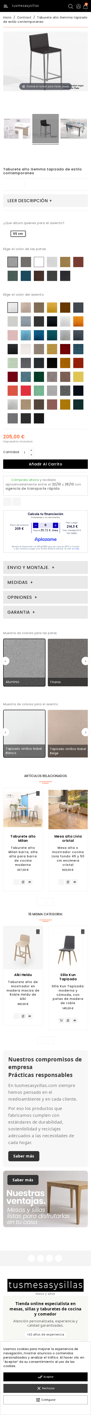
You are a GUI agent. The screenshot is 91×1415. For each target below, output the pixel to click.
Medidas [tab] (17, 582)
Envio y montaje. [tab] (28, 567)
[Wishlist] (38, 793)
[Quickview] (30, 882)
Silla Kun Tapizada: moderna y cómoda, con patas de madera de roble (68, 994)
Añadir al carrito (45, 464)
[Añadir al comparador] (23, 882)
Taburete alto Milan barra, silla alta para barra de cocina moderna (23, 856)
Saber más (23, 1156)
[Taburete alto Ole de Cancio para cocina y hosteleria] (17, 129)
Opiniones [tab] (20, 597)
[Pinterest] (16, 502)
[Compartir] (7, 502)
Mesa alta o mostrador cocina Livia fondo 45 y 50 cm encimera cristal (68, 856)
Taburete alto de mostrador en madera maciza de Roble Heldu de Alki (23, 990)
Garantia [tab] (19, 612)
